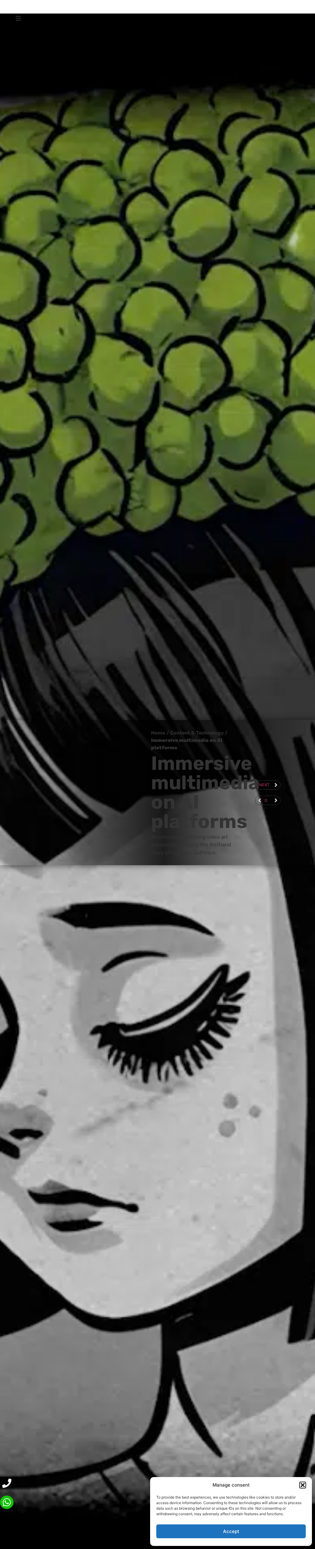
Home (158, 733)
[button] (303, 1485)
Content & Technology (197, 733)
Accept (231, 1531)
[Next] (273, 800)
